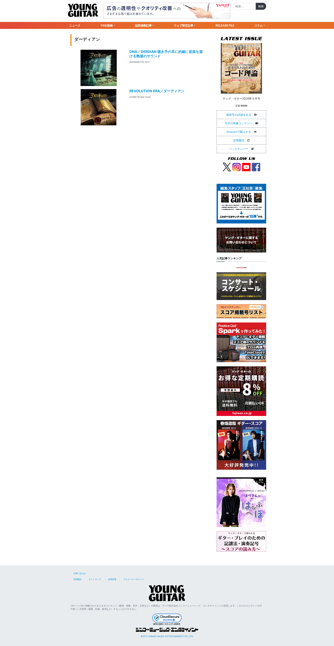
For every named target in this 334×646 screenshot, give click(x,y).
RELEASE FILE (225, 25)
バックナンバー (238, 149)
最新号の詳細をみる (238, 114)
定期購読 (238, 140)
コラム (258, 25)
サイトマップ (95, 579)
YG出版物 (106, 25)
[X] (227, 166)
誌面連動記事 (143, 25)
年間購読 (77, 579)
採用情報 (112, 579)
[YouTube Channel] (246, 166)
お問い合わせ (79, 573)
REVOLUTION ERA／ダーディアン (156, 91)
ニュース (74, 25)
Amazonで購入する (238, 131)
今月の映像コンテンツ (239, 123)
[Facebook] (256, 166)
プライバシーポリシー (133, 579)
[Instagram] (236, 166)
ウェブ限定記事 (183, 25)
